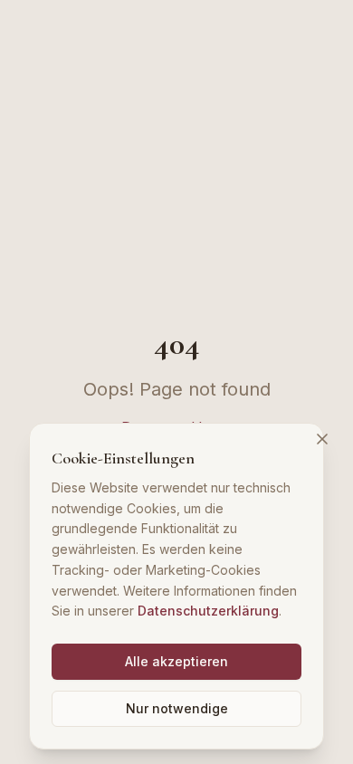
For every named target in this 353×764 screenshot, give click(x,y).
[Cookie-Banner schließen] (322, 439)
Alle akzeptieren (176, 661)
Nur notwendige (177, 708)
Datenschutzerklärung (208, 610)
